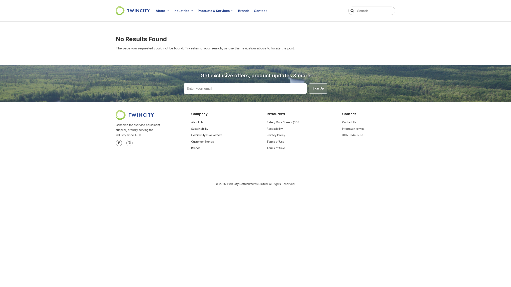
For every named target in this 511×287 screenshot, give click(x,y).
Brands (244, 11)
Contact (260, 11)
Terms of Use (275, 141)
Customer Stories (202, 141)
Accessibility (275, 128)
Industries (181, 11)
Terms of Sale (276, 148)
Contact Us (349, 122)
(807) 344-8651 (352, 135)
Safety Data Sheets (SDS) (284, 122)
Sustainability (199, 128)
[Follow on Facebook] (119, 143)
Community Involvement (206, 135)
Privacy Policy (276, 135)
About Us (197, 122)
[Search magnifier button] (351, 11)
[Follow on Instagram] (129, 143)
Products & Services (214, 11)
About (160, 11)
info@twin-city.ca (353, 128)
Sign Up (318, 88)
